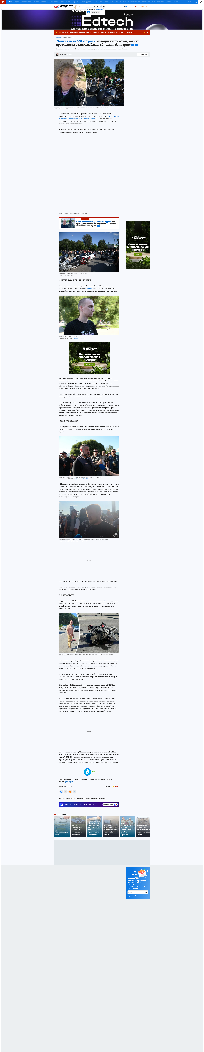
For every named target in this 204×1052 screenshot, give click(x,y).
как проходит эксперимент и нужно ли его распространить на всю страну (96, 224)
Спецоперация (26, 2)
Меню (3, 2)
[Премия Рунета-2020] (78, 6)
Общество (44, 2)
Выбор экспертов (158, 2)
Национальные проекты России (139, 2)
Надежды (88, 288)
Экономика (54, 2)
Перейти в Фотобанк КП (80, 338)
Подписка (144, 6)
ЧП (63, 798)
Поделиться (143, 54)
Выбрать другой (95, 12)
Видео (17, 2)
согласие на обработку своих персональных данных (135, 896)
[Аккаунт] (201, 2)
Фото (11, 2)
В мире (62, 2)
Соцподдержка (86, 2)
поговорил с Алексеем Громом (98, 601)
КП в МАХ (121, 32)
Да (88, 12)
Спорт (101, 2)
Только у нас (96, 32)
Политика (36, 2)
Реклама (135, 6)
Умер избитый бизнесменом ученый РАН (73, 32)
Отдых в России (129, 32)
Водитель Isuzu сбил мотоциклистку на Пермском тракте (91, 798)
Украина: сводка (113, 32)
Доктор (168, 2)
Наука (95, 2)
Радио (127, 6)
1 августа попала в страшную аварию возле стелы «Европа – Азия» (89, 117)
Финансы (176, 2)
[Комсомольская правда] (63, 6)
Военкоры (104, 32)
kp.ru (116, 786)
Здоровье (76, 2)
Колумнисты (109, 2)
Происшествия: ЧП (70, 798)
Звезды (68, 2)
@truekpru (69, 781)
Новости (88, 32)
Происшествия (121, 2)
